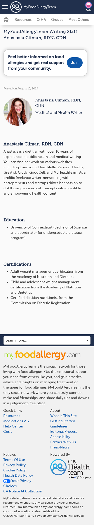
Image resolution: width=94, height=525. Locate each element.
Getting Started (62, 421)
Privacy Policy (14, 465)
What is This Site (63, 416)
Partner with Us (63, 442)
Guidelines (59, 426)
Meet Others (78, 20)
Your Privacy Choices (17, 483)
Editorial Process (63, 432)
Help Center (13, 426)
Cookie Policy (14, 470)
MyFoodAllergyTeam (34, 7)
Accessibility (60, 437)
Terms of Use (14, 460)
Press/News (59, 447)
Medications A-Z (16, 421)
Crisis (7, 432)
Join (89, 10)
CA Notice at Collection (22, 491)
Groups (57, 20)
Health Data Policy (18, 476)
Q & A (41, 20)
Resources (23, 20)
